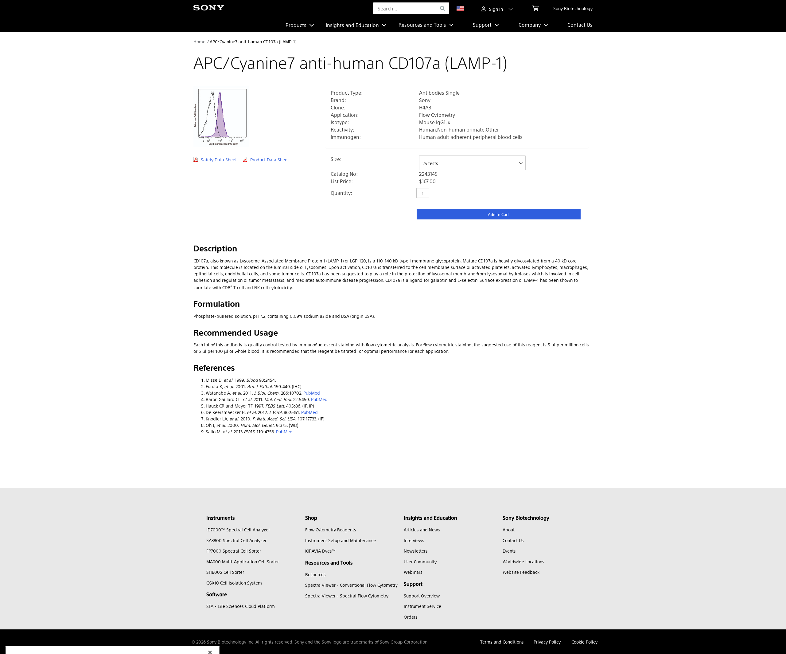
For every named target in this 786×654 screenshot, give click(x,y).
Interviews (414, 540)
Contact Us (580, 25)
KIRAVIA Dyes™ (320, 551)
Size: (336, 159)
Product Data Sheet (269, 159)
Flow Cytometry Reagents (330, 529)
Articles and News (422, 529)
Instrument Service (422, 606)
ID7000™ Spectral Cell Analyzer (238, 529)
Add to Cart (498, 214)
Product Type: (347, 92)
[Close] (210, 592)
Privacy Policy (547, 641)
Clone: (338, 107)
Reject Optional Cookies (128, 645)
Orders (411, 617)
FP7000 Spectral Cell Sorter (233, 551)
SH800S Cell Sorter (225, 572)
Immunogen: (346, 137)
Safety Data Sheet (219, 159)
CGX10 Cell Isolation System (234, 582)
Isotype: (340, 122)
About (509, 529)
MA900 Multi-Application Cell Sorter (242, 561)
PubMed (311, 393)
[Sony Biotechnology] (208, 8)
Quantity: (341, 193)
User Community (420, 561)
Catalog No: (344, 174)
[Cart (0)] (535, 8)
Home (199, 41)
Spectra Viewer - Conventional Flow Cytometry (351, 585)
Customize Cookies (41, 645)
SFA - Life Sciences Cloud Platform (240, 606)
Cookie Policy (584, 641)
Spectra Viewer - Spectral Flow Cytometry (346, 595)
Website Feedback (521, 572)
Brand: (338, 100)
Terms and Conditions (502, 641)
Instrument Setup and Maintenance (340, 540)
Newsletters (416, 551)
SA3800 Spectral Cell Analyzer (236, 540)
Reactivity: (342, 129)
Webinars (413, 572)
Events (509, 551)
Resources (315, 574)
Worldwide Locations (523, 561)
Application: (345, 115)
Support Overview (422, 595)
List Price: (342, 181)
